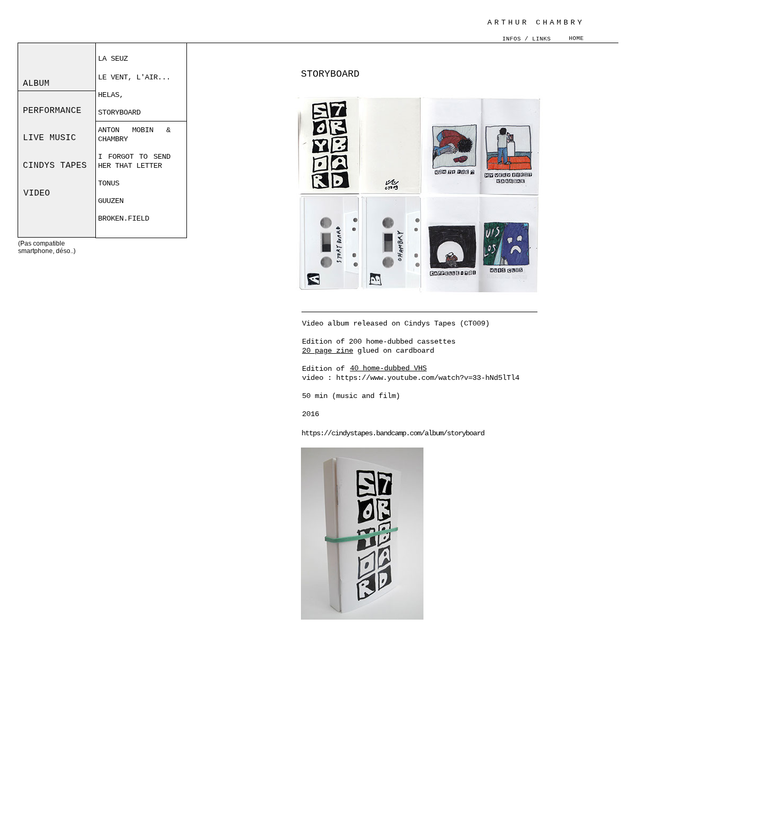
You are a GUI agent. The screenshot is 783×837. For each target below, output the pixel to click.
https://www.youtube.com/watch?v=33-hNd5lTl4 (427, 377)
